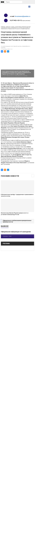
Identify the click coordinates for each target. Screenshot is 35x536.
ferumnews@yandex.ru (22, 16)
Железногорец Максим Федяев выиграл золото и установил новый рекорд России (14, 213)
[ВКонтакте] (2, 51)
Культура (5, 236)
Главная (3, 26)
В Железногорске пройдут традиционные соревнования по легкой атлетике (17, 195)
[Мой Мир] (8, 51)
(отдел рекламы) (20, 20)
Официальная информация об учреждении (16, 232)
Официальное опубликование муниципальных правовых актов (17, 221)
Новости (8, 26)
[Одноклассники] (5, 51)
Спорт (12, 26)
